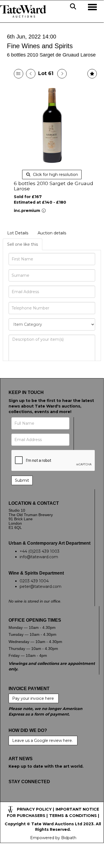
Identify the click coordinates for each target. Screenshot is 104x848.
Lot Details (17, 232)
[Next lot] (62, 73)
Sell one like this (22, 244)
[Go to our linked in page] (37, 798)
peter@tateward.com (40, 586)
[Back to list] (18, 73)
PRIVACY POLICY (34, 809)
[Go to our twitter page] (25, 798)
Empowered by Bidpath (53, 837)
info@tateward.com (39, 556)
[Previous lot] (30, 73)
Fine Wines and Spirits (40, 46)
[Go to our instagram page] (48, 798)
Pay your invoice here (33, 698)
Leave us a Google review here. (43, 740)
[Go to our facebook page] (14, 798)
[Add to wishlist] (92, 73)
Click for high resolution (55, 174)
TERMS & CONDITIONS (73, 815)
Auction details (52, 232)
